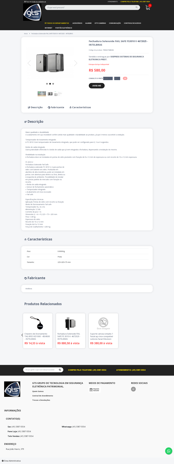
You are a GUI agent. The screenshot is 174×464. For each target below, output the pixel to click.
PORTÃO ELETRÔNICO (63, 28)
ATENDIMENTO (113, 2)
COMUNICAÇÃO (115, 23)
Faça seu (36, 2)
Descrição (36, 107)
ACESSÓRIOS (77, 23)
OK (125, 78)
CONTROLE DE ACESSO (132, 23)
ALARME (88, 23)
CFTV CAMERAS (100, 23)
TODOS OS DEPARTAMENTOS (57, 23)
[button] (29, 63)
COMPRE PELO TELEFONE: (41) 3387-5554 (135, 2)
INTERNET (48, 28)
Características (81, 107)
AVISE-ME (96, 85)
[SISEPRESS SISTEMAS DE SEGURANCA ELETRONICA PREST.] (32, 12)
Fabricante (57, 107)
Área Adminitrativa (12, 460)
